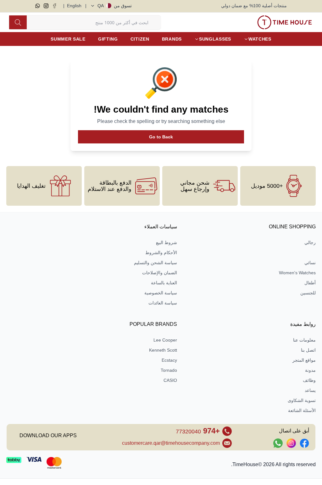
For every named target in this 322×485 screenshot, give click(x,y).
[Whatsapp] (37, 5)
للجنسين (308, 292)
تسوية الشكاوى (302, 400)
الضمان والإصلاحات (159, 272)
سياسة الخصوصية (160, 292)
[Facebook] (54, 5)
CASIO (170, 380)
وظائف (309, 380)
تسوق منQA (114, 5)
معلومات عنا (304, 340)
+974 (198, 430)
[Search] (18, 22)
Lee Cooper (165, 340)
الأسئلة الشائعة (302, 410)
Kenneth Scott (163, 350)
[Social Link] (304, 443)
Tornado (169, 370)
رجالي (310, 242)
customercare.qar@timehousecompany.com (171, 443)
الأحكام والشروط (161, 252)
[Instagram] (46, 5)
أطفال (310, 282)
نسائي (310, 262)
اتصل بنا (308, 350)
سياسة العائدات (162, 302)
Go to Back (161, 136)
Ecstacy (169, 360)
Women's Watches (297, 272)
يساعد (310, 390)
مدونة (310, 370)
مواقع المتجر (304, 360)
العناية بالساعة (164, 282)
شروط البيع (166, 242)
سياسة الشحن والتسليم (155, 262)
